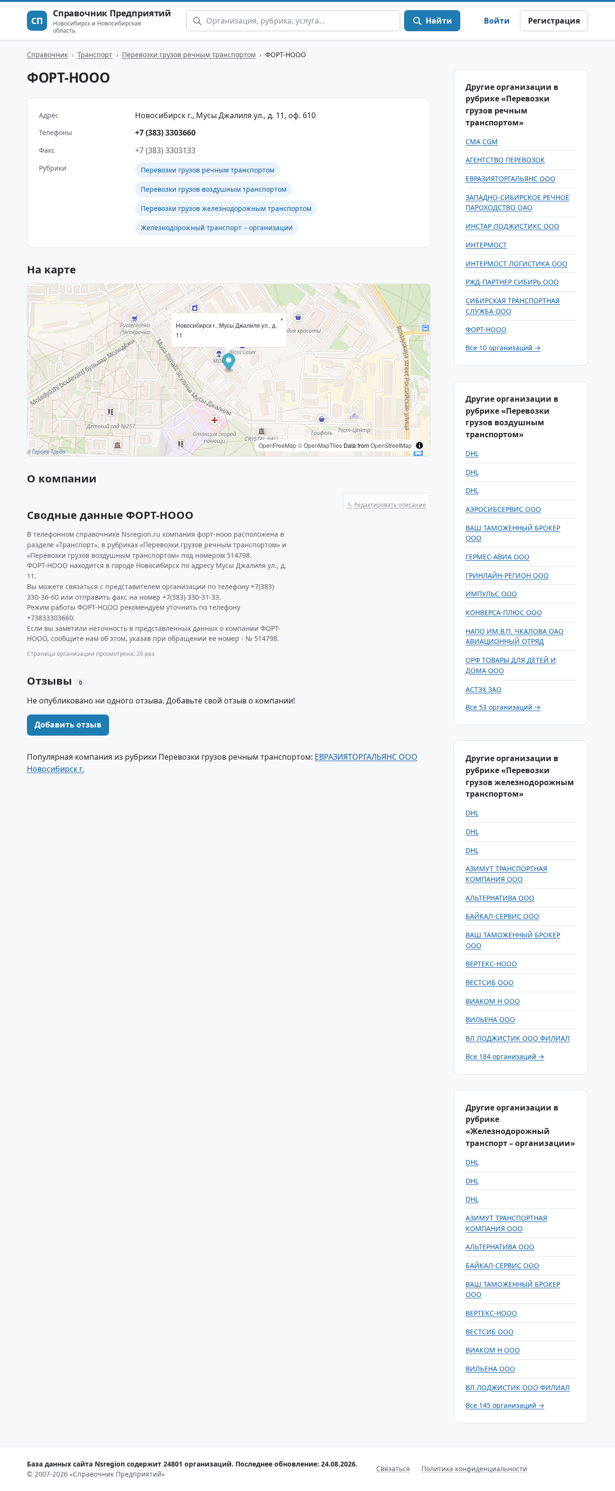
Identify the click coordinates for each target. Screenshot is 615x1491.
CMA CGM (482, 141)
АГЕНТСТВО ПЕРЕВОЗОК (505, 159)
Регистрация (554, 20)
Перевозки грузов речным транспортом (189, 54)
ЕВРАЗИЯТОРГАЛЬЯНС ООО (510, 178)
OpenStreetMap (391, 445)
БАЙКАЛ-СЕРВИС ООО (502, 916)
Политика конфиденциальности (474, 1468)
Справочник (47, 54)
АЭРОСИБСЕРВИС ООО (503, 509)
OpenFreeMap (277, 445)
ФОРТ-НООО (486, 329)
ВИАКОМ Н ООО (493, 1001)
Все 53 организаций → (503, 707)
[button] (228, 363)
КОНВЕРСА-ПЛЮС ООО (504, 612)
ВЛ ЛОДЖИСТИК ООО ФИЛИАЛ (518, 1038)
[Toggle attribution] (419, 445)
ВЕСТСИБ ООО (490, 982)
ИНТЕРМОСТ (486, 244)
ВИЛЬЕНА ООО (490, 1019)
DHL (472, 453)
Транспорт (94, 54)
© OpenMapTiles (320, 445)
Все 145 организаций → (505, 1405)
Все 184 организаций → (505, 1056)
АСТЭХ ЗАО (484, 689)
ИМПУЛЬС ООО (491, 593)
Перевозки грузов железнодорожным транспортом (226, 208)
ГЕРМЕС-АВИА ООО (497, 556)
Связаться (393, 1468)
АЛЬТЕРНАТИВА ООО (500, 897)
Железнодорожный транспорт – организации (217, 227)
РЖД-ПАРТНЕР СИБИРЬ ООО (512, 281)
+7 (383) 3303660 (165, 132)
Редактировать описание (386, 505)
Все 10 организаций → (503, 347)
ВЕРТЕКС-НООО (491, 963)
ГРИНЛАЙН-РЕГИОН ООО (507, 575)
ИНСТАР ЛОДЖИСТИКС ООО (512, 226)
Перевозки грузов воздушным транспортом (213, 189)
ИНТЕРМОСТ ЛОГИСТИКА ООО (516, 263)
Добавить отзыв (68, 724)
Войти (497, 20)
